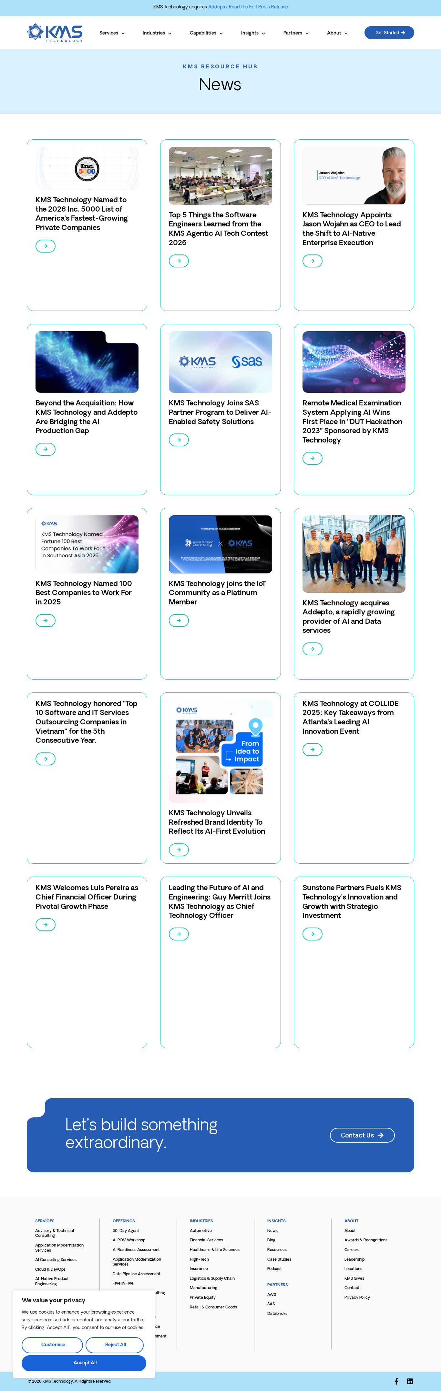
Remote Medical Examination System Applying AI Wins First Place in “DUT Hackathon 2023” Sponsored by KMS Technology (352, 422)
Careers (351, 1250)
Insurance (199, 1269)
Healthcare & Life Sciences (215, 1250)
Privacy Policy (357, 1298)
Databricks (277, 1314)
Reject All (115, 1345)
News (272, 1231)
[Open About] (346, 33)
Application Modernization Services (59, 1248)
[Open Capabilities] (221, 33)
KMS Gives (354, 1279)
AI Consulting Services (56, 1260)
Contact (352, 1288)
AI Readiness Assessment (136, 1250)
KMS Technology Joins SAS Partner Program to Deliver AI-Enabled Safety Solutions (220, 413)
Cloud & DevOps (50, 1270)
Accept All (85, 1363)
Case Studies (279, 1260)
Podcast (274, 1269)
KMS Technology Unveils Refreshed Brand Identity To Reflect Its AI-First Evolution (217, 823)
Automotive (201, 1231)
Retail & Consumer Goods (213, 1307)
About (350, 1231)
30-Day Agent (126, 1231)
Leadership (354, 1260)
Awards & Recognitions (365, 1240)
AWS (271, 1295)
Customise (53, 1345)
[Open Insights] (263, 33)
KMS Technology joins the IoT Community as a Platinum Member (217, 593)
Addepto (217, 7)
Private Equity (203, 1298)
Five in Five (123, 1284)
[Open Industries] (169, 33)
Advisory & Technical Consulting (54, 1233)
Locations (353, 1269)
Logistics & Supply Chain (212, 1279)
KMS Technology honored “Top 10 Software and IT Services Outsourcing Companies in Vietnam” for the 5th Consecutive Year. (87, 722)
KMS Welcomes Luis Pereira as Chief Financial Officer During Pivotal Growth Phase (87, 897)
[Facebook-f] (396, 1381)
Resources (277, 1250)
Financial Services (206, 1240)
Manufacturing (203, 1288)
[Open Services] (123, 33)
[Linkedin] (410, 1381)
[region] (84, 1334)
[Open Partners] (307, 33)
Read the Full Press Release (258, 7)
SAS (271, 1304)
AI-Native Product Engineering (52, 1281)
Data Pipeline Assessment (136, 1274)
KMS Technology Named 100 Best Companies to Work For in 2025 (84, 593)
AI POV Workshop (129, 1240)
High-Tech (199, 1260)
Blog (271, 1240)
